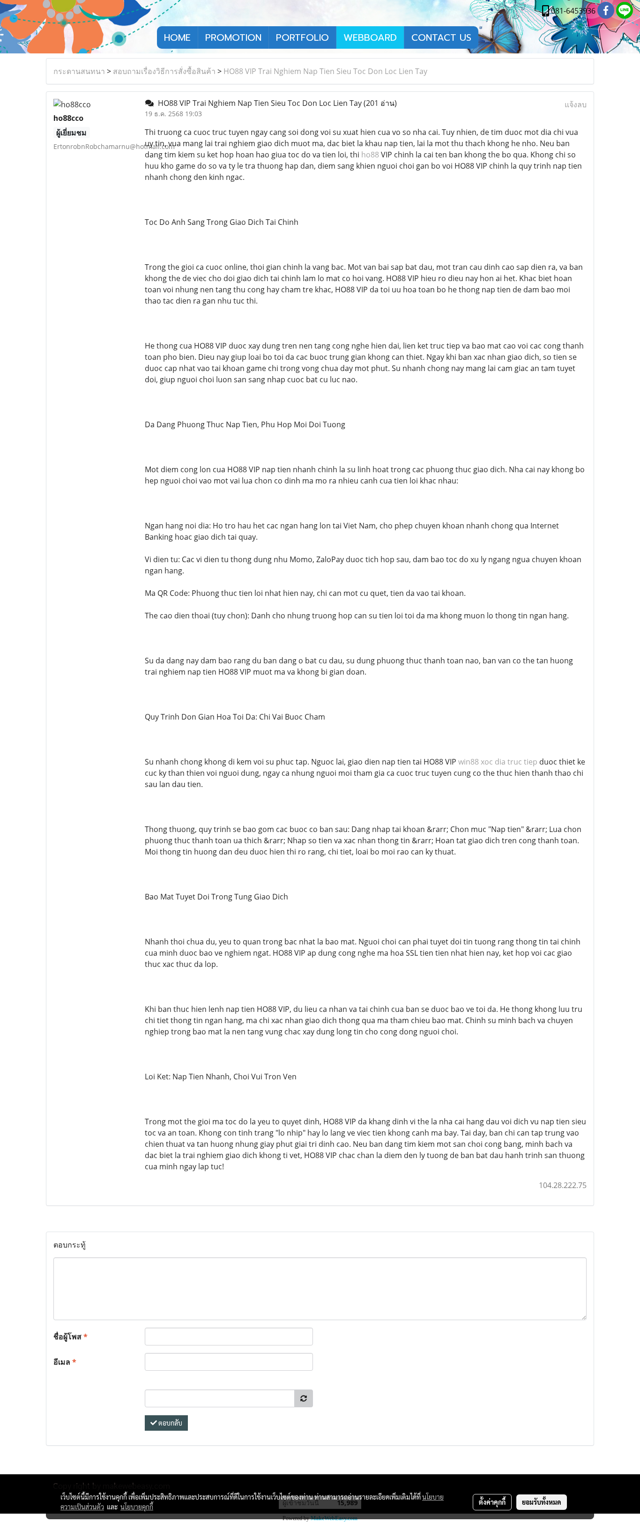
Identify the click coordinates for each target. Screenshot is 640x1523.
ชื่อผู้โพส (70, 1336)
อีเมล (64, 1362)
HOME (177, 37)
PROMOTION (233, 37)
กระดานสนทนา (79, 71)
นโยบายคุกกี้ (136, 1506)
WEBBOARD (370, 37)
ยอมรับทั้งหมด (541, 1502)
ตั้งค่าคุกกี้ (492, 1502)
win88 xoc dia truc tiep (497, 762)
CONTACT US (441, 37)
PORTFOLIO (302, 37)
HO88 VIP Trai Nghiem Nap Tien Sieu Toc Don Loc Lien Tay (325, 71)
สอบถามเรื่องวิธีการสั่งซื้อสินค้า (164, 71)
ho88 (370, 154)
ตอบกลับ (169, 1423)
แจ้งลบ (576, 104)
